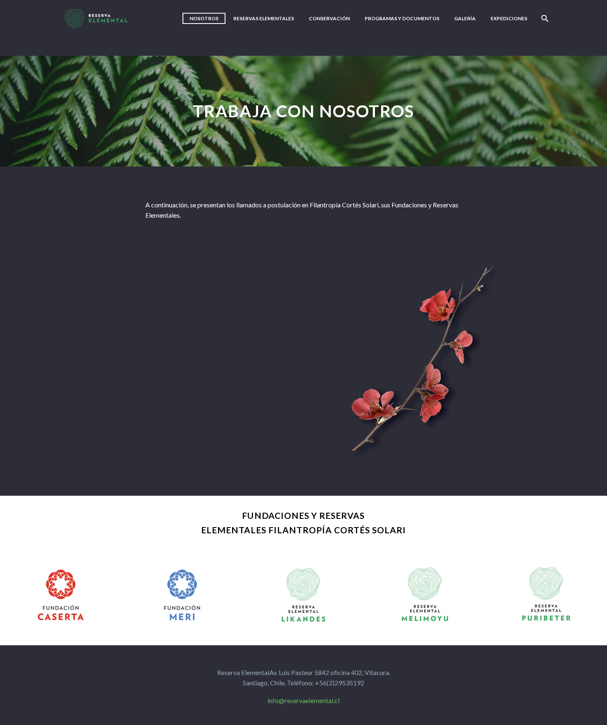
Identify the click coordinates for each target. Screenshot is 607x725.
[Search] (544, 18)
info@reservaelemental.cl (303, 700)
